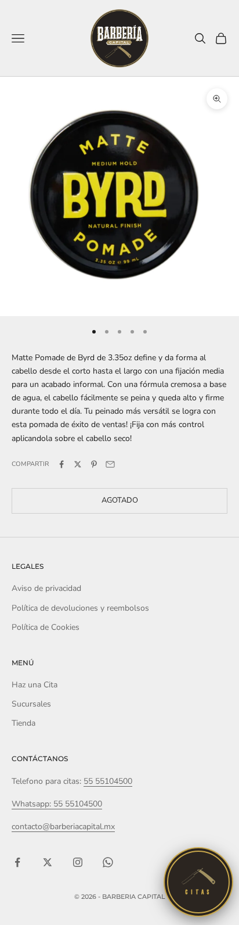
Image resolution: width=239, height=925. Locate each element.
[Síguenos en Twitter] (47, 862)
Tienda (23, 723)
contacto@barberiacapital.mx (63, 826)
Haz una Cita (34, 684)
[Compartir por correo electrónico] (110, 464)
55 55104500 (108, 781)
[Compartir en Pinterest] (94, 464)
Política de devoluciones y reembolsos (80, 608)
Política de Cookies (45, 627)
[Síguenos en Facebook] (17, 862)
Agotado (120, 500)
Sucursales (31, 703)
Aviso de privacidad (46, 588)
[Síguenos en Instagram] (78, 862)
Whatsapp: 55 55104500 (57, 803)
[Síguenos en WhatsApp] (108, 862)
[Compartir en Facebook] (61, 464)
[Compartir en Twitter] (77, 464)
